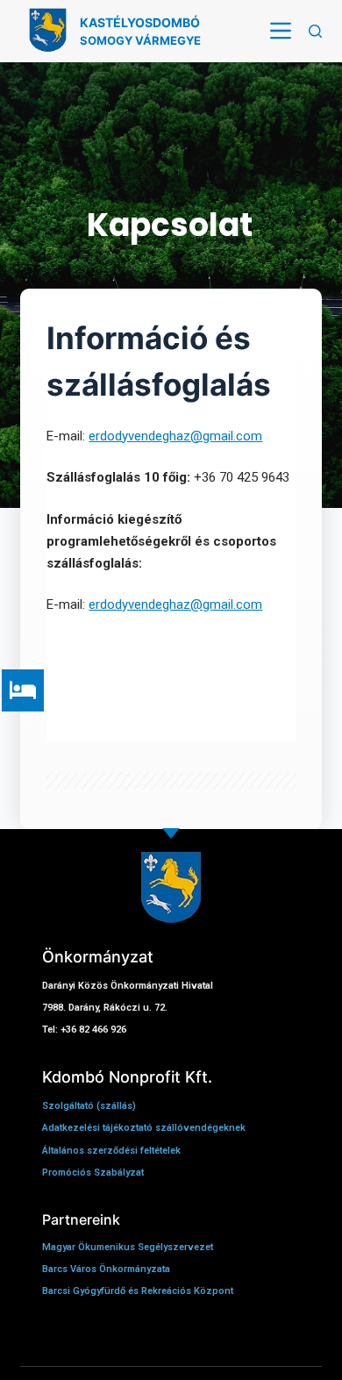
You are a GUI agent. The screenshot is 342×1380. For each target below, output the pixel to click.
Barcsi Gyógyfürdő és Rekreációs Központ (137, 1291)
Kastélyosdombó (140, 22)
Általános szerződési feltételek (111, 1150)
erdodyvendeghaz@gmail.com (175, 436)
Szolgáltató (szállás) (90, 1106)
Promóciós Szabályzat (93, 1172)
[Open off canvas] (280, 30)
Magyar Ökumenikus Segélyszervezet (127, 1247)
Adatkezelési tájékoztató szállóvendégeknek (144, 1127)
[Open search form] (315, 31)
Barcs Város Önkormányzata (106, 1269)
